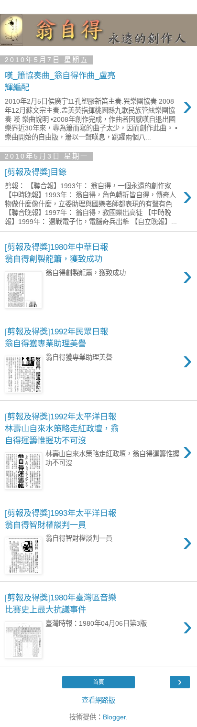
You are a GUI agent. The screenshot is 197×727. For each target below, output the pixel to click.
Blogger (114, 717)
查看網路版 (98, 700)
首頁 (98, 682)
